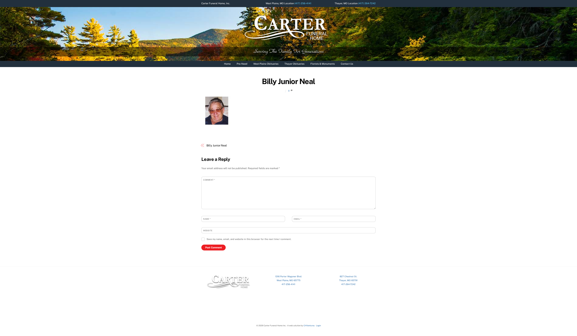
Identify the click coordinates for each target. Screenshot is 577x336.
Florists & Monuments (322, 63)
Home (227, 63)
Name (207, 219)
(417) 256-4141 (303, 3)
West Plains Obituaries (265, 63)
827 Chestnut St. (348, 276)
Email (297, 219)
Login (318, 325)
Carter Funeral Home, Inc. (215, 3)
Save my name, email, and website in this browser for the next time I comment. (249, 239)
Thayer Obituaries (294, 63)
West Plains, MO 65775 (288, 280)
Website (207, 230)
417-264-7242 (348, 284)
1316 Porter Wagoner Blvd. (288, 276)
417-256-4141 (288, 284)
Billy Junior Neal (288, 81)
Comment (209, 180)
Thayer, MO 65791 (348, 280)
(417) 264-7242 (367, 3)
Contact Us (347, 63)
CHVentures (309, 325)
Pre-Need (242, 63)
